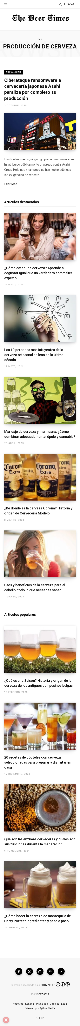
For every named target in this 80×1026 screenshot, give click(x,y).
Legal (64, 1003)
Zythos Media (47, 1008)
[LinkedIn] (61, 971)
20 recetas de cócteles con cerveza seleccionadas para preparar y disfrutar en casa (37, 762)
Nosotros (18, 1003)
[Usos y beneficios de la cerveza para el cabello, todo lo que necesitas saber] (40, 554)
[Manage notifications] (6, 1020)
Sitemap (30, 1008)
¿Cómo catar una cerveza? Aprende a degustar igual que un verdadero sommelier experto (38, 273)
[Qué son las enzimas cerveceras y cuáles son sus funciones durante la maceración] (40, 807)
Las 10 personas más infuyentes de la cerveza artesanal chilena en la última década (33, 355)
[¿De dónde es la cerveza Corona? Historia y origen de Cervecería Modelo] (40, 477)
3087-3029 (43, 994)
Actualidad (13, 72)
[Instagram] (40, 971)
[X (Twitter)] (29, 971)
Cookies (54, 1003)
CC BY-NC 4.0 (48, 985)
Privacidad (42, 1003)
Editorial (29, 1003)
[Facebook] (18, 971)
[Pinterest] (50, 971)
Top (41, 1018)
